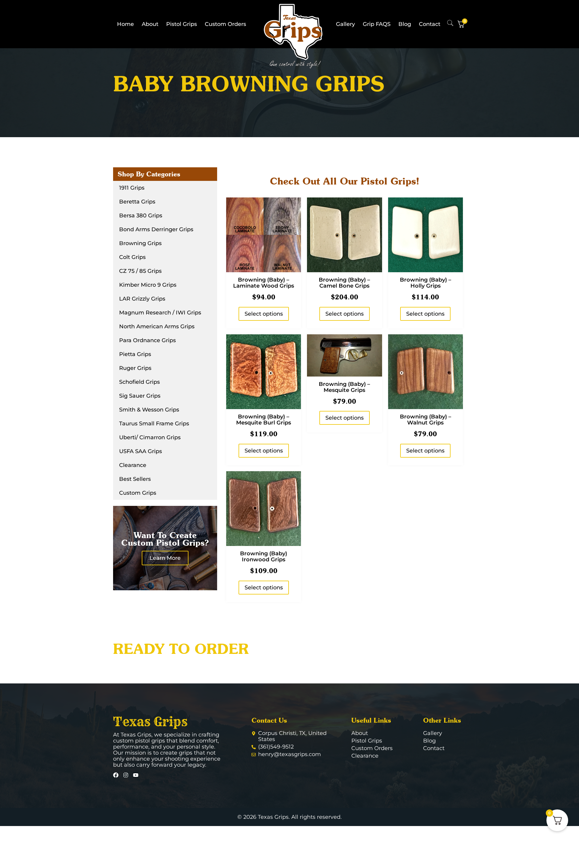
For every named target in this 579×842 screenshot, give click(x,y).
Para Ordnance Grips (147, 340)
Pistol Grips (181, 24)
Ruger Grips (135, 368)
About (150, 24)
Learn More (165, 558)
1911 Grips (131, 187)
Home (125, 24)
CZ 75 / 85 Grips (140, 271)
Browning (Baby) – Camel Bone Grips (344, 282)
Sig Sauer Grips (139, 396)
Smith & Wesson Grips (149, 409)
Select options (264, 314)
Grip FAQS (377, 24)
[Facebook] (116, 775)
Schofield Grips (139, 382)
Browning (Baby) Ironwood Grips (263, 556)
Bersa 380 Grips (140, 215)
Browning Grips (140, 243)
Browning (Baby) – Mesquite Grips (344, 387)
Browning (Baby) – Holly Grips (425, 282)
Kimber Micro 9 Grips (147, 285)
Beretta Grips (137, 201)
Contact (429, 24)
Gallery (345, 24)
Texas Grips (150, 721)
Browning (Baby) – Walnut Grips (425, 419)
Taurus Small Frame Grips (154, 423)
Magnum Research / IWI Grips (160, 312)
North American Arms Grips (157, 326)
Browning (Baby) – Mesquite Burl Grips (263, 419)
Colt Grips (132, 257)
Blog (404, 24)
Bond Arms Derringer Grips (156, 229)
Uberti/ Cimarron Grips (150, 437)
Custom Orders (225, 24)
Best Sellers (135, 479)
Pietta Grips (135, 354)
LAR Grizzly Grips (142, 298)
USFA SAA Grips (140, 451)
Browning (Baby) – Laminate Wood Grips (263, 282)
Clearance (132, 465)
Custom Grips (137, 493)
